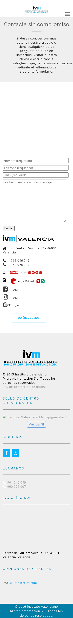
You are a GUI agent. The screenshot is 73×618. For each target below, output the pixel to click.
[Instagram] (15, 453)
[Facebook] (6, 453)
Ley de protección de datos (24, 387)
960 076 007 (20, 265)
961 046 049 (20, 261)
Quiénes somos (29, 317)
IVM (13, 290)
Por (20, 583)
